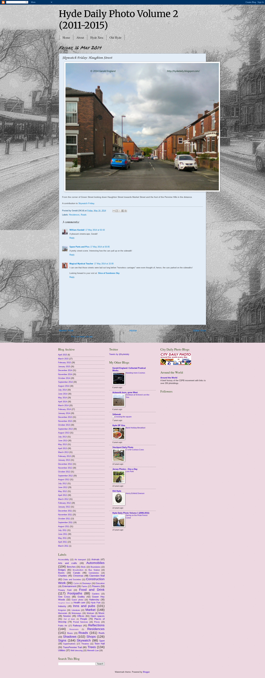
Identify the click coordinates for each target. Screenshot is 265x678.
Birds (83, 567)
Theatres (85, 644)
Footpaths (74, 593)
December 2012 (65, 464)
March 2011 (63, 546)
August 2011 (63, 526)
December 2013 (65, 417)
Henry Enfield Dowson (135, 493)
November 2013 (65, 421)
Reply (72, 238)
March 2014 (63, 405)
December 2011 (65, 511)
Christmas (78, 575)
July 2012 (62, 483)
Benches (71, 566)
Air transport (80, 559)
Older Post (199, 330)
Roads (83, 215)
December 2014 (65, 370)
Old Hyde (115, 37)
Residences (74, 215)
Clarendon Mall (97, 575)
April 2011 (62, 542)
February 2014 (64, 409)
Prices (97, 622)
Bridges (62, 570)
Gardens (96, 594)
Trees (92, 647)
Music (101, 613)
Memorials (62, 613)
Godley (81, 596)
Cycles (76, 583)
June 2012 (62, 487)
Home (66, 37)
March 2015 (63, 359)
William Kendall (76, 230)
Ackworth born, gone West (125, 392)
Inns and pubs (84, 606)
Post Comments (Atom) (81, 336)
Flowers (96, 586)
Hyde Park (96, 602)
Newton (67, 616)
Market (90, 609)
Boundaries (96, 567)
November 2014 (65, 374)
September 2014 (65, 382)
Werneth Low (93, 650)
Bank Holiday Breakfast (135, 428)
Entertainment (69, 586)
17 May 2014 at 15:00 (103, 263)
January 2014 (64, 413)
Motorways (76, 613)
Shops (91, 636)
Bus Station (94, 570)
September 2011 (65, 522)
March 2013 (63, 452)
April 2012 (62, 495)
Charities (62, 575)
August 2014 (63, 386)
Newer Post (66, 330)
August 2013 (63, 433)
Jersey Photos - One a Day (124, 469)
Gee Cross (64, 596)
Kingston (62, 610)
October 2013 (64, 425)
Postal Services (80, 622)
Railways (77, 625)
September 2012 (65, 476)
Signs (62, 640)
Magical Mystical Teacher (81, 263)
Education (100, 583)
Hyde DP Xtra (118, 425)
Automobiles (95, 563)
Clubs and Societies (72, 579)
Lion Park (130, 471)
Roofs (102, 633)
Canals (76, 572)
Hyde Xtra (96, 37)
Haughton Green (64, 603)
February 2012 (64, 503)
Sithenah (116, 414)
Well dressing (77, 650)
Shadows (70, 636)
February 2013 (64, 456)
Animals (95, 559)
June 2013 (62, 440)
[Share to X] (119, 210)
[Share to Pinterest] (125, 210)
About (80, 37)
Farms (84, 586)
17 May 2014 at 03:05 (100, 247)
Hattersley (94, 599)
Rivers (70, 633)
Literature (76, 610)
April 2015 (62, 355)
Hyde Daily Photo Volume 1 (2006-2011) (130, 513)
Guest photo (77, 600)
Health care (79, 602)
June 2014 (62, 394)
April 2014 (62, 401)
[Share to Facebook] (122, 210)
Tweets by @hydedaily (119, 354)
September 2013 (65, 429)
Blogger (146, 672)
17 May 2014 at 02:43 (95, 230)
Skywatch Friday (86, 203)
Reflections (96, 625)
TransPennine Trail (72, 647)
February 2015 (64, 362)
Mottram (90, 613)
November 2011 (65, 514)
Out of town (69, 619)
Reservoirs (74, 629)
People (83, 619)
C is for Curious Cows (135, 450)
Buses (61, 572)
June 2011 (62, 534)
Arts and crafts (67, 563)
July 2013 (62, 437)
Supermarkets (69, 644)
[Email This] (113, 210)
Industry (62, 606)
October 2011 (64, 518)
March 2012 (63, 499)
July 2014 (62, 390)
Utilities (61, 650)
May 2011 (62, 538)
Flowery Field (64, 590)
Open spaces (98, 616)
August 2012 (63, 479)
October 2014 (64, 378)
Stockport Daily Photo (122, 447)
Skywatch (84, 640)
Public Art (62, 625)
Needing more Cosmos (135, 373)
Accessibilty (63, 559)
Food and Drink (92, 589)
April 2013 (62, 448)
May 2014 (62, 397)
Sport (102, 640)
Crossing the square (123, 417)
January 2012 (64, 507)
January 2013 (64, 460)
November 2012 (65, 468)
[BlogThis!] (116, 210)
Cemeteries (94, 573)
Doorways (86, 583)
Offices (80, 616)
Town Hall (99, 643)
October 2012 (64, 472)
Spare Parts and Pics (79, 247)
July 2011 (62, 530)
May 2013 (62, 444)
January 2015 (64, 366)
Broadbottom (78, 570)
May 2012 (62, 491)
